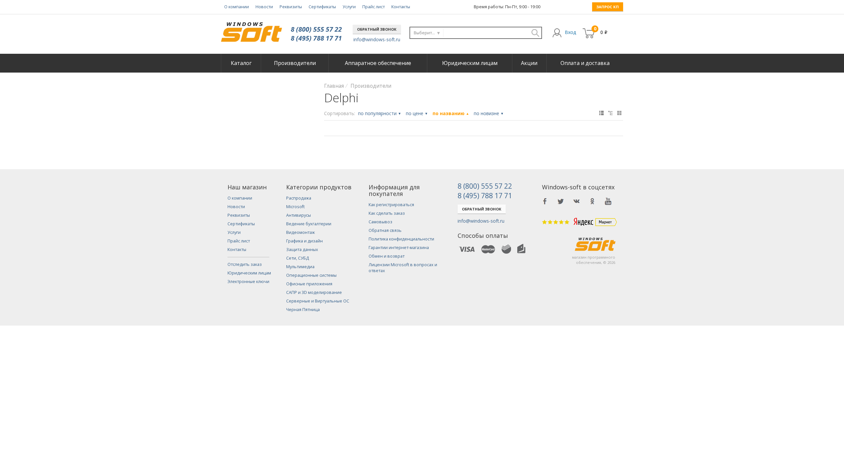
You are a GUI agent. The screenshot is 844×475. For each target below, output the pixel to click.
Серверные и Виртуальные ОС (317, 301)
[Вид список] (610, 113)
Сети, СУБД (297, 258)
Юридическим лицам (469, 63)
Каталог (241, 63)
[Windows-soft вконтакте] (576, 201)
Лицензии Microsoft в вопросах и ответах (403, 267)
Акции (529, 63)
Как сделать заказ (387, 213)
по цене (417, 113)
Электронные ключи (248, 281)
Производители (295, 63)
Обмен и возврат (387, 256)
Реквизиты (291, 7)
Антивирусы (298, 215)
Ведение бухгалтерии (308, 224)
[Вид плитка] (619, 113)
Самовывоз (380, 222)
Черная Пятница (303, 309)
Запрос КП (607, 6)
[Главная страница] (251, 29)
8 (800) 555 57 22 (316, 29)
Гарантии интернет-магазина (399, 247)
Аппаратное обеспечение (378, 63)
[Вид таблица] (601, 113)
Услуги (349, 7)
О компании (236, 7)
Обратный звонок (377, 29)
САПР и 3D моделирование (314, 292)
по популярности (379, 113)
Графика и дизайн (304, 241)
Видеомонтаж (300, 232)
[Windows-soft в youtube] (608, 201)
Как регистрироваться (391, 204)
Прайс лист (373, 7)
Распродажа (298, 198)
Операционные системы (311, 275)
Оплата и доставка (585, 63)
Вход (570, 32)
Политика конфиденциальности (401, 239)
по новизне (489, 113)
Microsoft (295, 206)
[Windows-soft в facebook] (545, 201)
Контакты (400, 7)
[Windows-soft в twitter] (560, 201)
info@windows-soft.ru (376, 39)
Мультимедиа (300, 266)
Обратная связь (385, 230)
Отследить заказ (244, 264)
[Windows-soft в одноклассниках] (592, 201)
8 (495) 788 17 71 (316, 38)
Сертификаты (322, 7)
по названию (451, 113)
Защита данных (302, 249)
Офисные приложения (309, 284)
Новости (264, 7)
